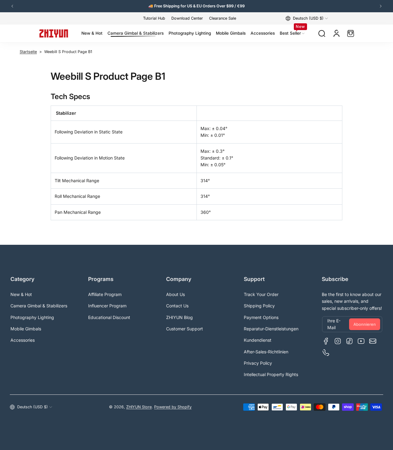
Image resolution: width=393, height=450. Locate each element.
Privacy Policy (258, 363)
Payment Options (261, 317)
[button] (307, 18)
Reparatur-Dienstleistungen (271, 328)
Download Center (187, 18)
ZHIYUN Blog (179, 317)
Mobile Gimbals (25, 328)
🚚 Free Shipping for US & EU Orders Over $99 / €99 (196, 6)
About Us (175, 294)
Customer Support (184, 328)
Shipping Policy (259, 305)
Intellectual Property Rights (271, 374)
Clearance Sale (222, 18)
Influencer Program (107, 305)
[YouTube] (361, 341)
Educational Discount (109, 317)
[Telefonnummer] (326, 352)
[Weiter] (380, 6)
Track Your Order (261, 294)
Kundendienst (257, 340)
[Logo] (53, 33)
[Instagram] (337, 341)
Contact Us (177, 305)
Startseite (28, 51)
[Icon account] (336, 33)
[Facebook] (326, 341)
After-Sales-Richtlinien (266, 351)
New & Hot (21, 294)
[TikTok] (349, 341)
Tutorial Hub (154, 18)
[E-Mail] (372, 341)
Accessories (22, 340)
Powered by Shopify (173, 407)
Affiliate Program (105, 294)
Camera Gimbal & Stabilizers (38, 305)
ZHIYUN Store (139, 407)
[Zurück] (12, 6)
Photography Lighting (32, 317)
